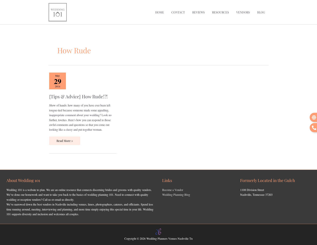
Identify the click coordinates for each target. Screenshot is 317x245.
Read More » (64, 140)
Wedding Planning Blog (176, 194)
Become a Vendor (172, 190)
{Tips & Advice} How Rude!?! (78, 96)
